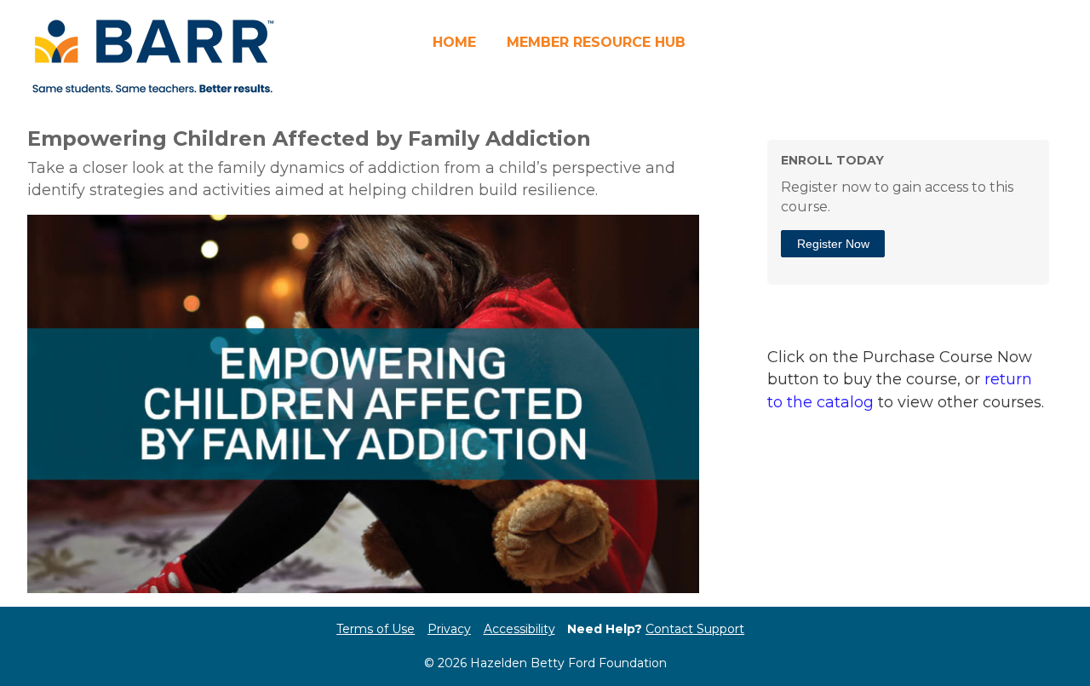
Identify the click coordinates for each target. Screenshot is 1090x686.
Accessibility (519, 629)
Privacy (449, 629)
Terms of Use (375, 629)
